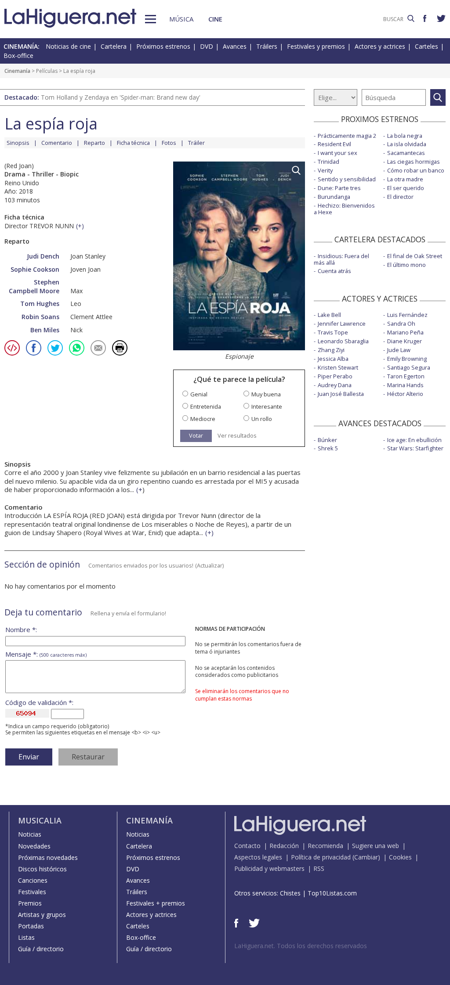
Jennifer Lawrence (342, 323)
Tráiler (196, 143)
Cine (215, 18)
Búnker (327, 440)
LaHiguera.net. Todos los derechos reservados (300, 946)
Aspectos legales (258, 857)
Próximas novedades (48, 857)
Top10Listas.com (332, 893)
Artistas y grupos (42, 914)
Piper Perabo (335, 376)
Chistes (290, 893)
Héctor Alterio (405, 394)
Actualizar (209, 565)
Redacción (284, 845)
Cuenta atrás (334, 271)
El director (400, 197)
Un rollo (261, 419)
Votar (196, 435)
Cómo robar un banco (415, 170)
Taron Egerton (406, 376)
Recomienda (325, 845)
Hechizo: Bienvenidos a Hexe (344, 208)
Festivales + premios (155, 903)
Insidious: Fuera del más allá (341, 259)
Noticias (29, 834)
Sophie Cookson (35, 269)
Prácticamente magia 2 (347, 136)
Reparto (94, 143)
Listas (26, 937)
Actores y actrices (380, 46)
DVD (206, 46)
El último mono (406, 265)
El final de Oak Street (414, 256)
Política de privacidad (321, 857)
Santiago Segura (408, 367)
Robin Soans (40, 317)
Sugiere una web (375, 845)
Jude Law (398, 350)
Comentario (56, 143)
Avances (235, 46)
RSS (318, 868)
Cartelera (114, 46)
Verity (325, 170)
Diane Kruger (404, 341)
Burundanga (334, 197)
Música (181, 18)
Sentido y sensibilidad (347, 179)
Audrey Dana (335, 385)
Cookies (400, 857)
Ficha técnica (133, 143)
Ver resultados (237, 435)
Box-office (18, 55)
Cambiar (366, 857)
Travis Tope (333, 332)
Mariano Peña (405, 332)
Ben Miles (44, 330)
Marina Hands (405, 385)
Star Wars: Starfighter (415, 448)
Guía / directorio (41, 949)
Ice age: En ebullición (414, 440)
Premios (30, 903)
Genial (198, 394)
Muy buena (266, 394)
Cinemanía (17, 71)
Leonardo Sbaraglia (343, 341)
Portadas (31, 926)
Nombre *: (21, 629)
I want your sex (337, 153)
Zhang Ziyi (331, 350)
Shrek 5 (328, 448)
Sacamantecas (406, 153)
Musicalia (40, 820)
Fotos (169, 143)
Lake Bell (329, 315)
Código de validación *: (39, 702)
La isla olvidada (406, 144)
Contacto (247, 845)
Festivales (32, 892)
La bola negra (404, 136)
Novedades (34, 846)
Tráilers (266, 46)
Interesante (266, 406)
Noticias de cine (68, 46)
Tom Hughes (39, 303)
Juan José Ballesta (341, 394)
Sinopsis (18, 143)
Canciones (32, 880)
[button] (150, 19)
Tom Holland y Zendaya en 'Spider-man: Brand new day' (120, 97)
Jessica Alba (333, 359)
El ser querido (405, 188)
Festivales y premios (316, 46)
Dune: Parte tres (339, 188)
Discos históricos (42, 869)
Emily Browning (407, 359)
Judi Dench (43, 256)
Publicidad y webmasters (269, 868)
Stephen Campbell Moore (34, 286)
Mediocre (202, 419)
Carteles (426, 46)
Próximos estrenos (163, 46)
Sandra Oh (401, 323)
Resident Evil (334, 144)
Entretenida (205, 406)
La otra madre (405, 179)
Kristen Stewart (338, 367)
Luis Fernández (407, 315)
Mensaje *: (46, 654)
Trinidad (328, 161)
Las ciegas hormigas (413, 161)
